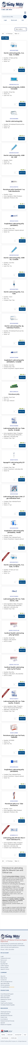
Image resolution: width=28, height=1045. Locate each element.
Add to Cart (21, 70)
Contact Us (4, 979)
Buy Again (3, 962)
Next (16, 33)
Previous (10, 33)
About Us (3, 976)
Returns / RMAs (4, 967)
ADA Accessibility (5, 985)
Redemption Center (6, 999)
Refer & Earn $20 (5, 997)
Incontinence (4, 1019)
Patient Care (4, 1017)
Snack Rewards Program (7, 994)
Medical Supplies (5, 1013)
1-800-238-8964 (9, 949)
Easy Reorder (4, 963)
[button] (7, 1043)
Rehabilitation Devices (6, 1015)
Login (2, 956)
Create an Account (5, 958)
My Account (14, 20)
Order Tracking (5, 965)
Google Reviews (7, 987)
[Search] (25, 16)
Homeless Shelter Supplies (8, 1004)
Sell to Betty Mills (5, 983)
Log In (5, 20)
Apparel (3, 1022)
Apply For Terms (5, 969)
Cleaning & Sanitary (6, 1011)
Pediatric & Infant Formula (7, 1021)
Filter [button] (6, 38)
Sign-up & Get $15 (5, 995)
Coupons (3, 1001)
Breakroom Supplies (6, 1024)
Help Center (4, 978)
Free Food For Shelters (7, 1003)
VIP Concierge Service (6, 981)
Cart (23, 20)
